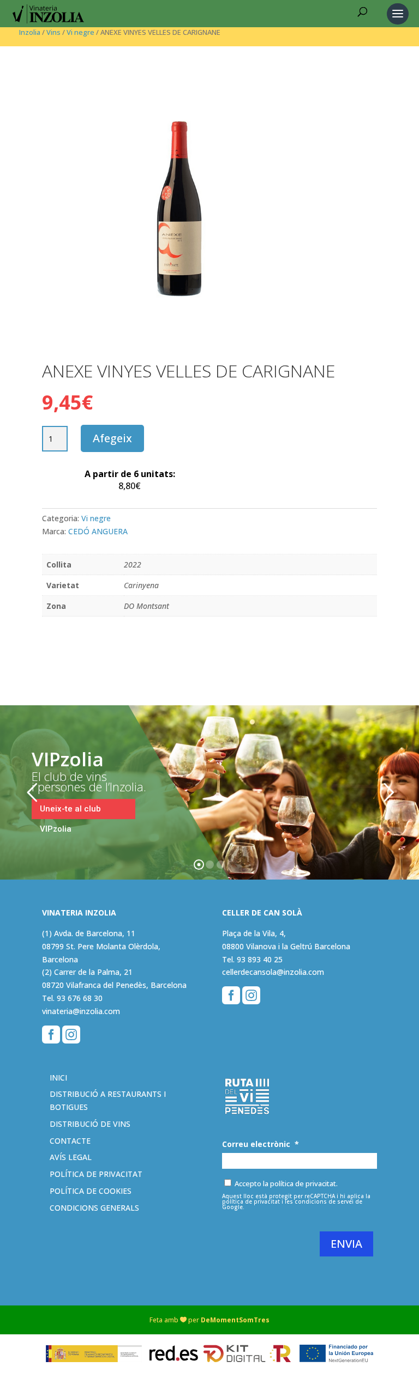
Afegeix (112, 438)
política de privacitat (251, 1201)
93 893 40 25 (260, 959)
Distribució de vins (90, 1124)
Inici (58, 1077)
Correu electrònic (260, 1144)
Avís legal (71, 1157)
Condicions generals (94, 1208)
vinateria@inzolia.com (81, 1011)
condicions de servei (324, 1201)
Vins (53, 32)
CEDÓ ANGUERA (98, 531)
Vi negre (80, 32)
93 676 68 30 (80, 998)
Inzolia (29, 32)
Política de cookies (90, 1191)
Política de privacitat (96, 1174)
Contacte (70, 1141)
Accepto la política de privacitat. (286, 1183)
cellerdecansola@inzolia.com (273, 972)
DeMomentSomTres (235, 1320)
